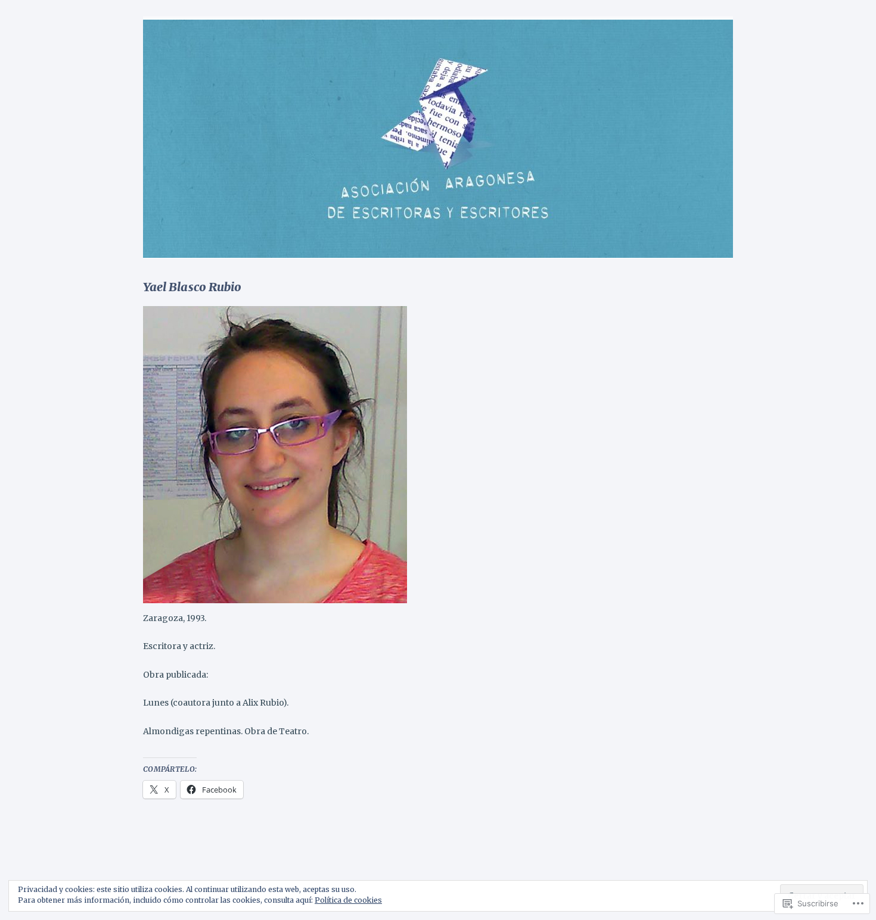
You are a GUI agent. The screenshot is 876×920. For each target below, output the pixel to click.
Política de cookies (348, 900)
